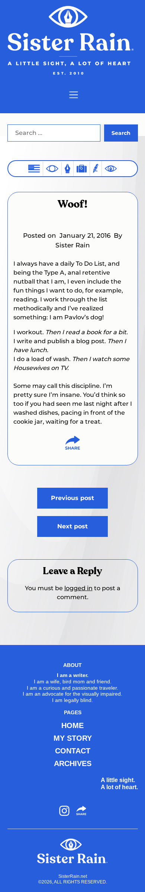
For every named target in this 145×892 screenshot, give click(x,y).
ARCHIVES (72, 763)
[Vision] (52, 168)
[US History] (34, 168)
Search (121, 133)
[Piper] (96, 168)
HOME (72, 725)
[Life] (67, 168)
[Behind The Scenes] (111, 168)
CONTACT (72, 751)
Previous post (72, 498)
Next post (72, 526)
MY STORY (73, 738)
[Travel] (82, 168)
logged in (78, 588)
